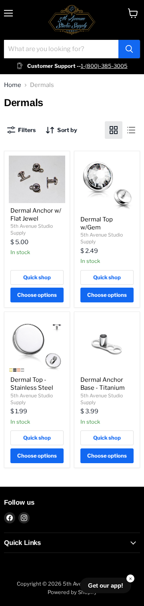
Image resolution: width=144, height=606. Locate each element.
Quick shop (37, 277)
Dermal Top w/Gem (96, 223)
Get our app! (105, 585)
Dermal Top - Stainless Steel (31, 383)
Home (12, 85)
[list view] (131, 130)
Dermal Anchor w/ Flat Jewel (35, 214)
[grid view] (113, 130)
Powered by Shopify (72, 592)
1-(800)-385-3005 (104, 66)
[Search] (129, 49)
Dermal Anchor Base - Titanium (102, 383)
